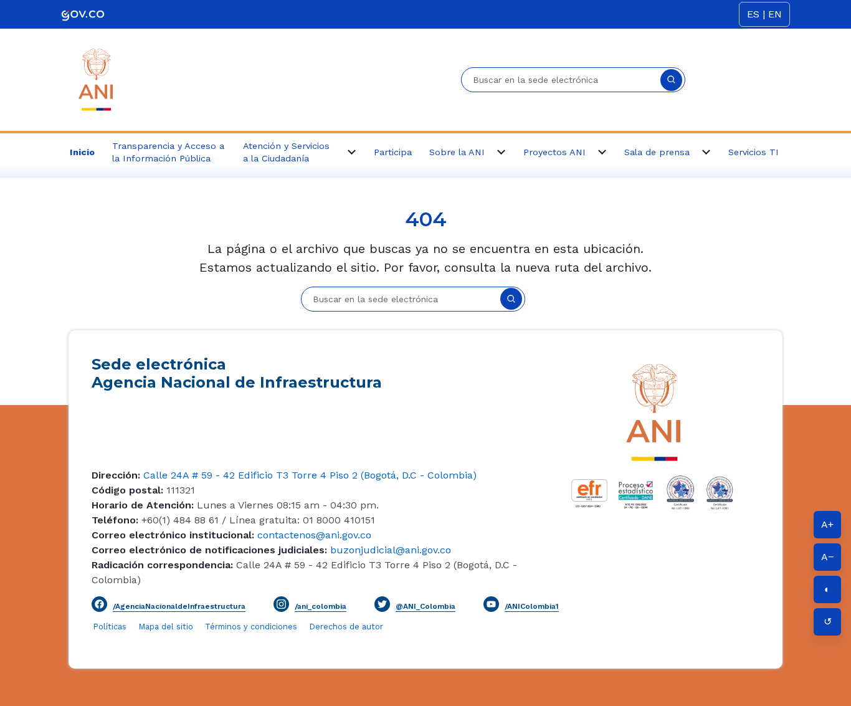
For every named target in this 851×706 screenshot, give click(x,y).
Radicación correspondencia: (162, 565)
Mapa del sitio (167, 626)
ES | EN (764, 14)
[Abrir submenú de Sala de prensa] (706, 152)
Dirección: (116, 475)
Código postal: (127, 490)
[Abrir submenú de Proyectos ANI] (602, 152)
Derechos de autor (346, 626)
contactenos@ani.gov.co (312, 535)
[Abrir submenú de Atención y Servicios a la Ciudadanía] (351, 152)
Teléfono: (115, 520)
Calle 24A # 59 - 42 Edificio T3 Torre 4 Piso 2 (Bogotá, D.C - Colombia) (308, 475)
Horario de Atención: (143, 505)
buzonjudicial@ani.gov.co (389, 550)
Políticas (109, 626)
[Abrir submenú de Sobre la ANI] (501, 152)
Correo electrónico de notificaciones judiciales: (209, 550)
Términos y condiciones (251, 626)
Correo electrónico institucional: (173, 535)
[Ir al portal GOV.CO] (83, 14)
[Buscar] (671, 80)
